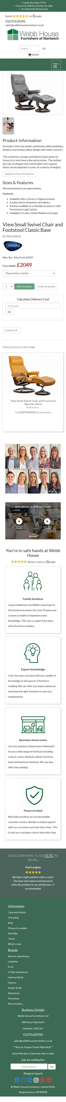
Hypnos (12, 982)
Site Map (13, 933)
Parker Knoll (14, 987)
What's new (14, 943)
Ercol (10, 966)
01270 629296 (15, 21)
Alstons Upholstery (18, 956)
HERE (49, 855)
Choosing (13, 917)
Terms (11, 938)
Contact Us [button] (11, 330)
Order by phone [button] (46, 286)
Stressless (14, 998)
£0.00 (35, 54)
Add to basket (24, 286)
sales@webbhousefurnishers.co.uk (24, 25)
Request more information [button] (19, 173)
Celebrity (13, 961)
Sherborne (14, 993)
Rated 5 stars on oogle (41, 561)
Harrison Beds (15, 977)
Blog (10, 922)
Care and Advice (17, 912)
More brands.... (16, 1003)
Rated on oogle (23, 16)
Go (44, 48)
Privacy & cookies (17, 928)
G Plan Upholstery (18, 972)
